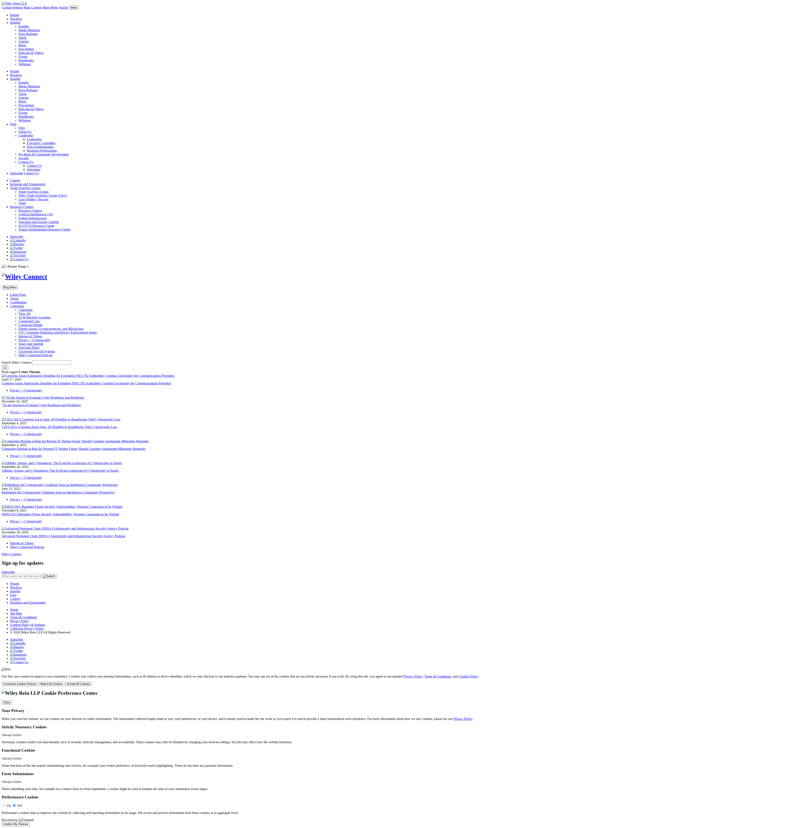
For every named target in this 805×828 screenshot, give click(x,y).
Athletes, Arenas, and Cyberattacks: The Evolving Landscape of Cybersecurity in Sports (60, 470)
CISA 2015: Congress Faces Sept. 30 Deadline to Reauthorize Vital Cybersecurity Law (59, 427)
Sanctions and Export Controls (38, 222)
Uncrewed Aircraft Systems (36, 351)
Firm (13, 124)
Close (6, 702)
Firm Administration (40, 147)
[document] (402, 758)
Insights (15, 22)
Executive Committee (41, 143)
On (9, 805)
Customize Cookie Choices (19, 684)
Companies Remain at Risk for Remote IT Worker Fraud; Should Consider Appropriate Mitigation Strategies (73, 449)
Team (22, 203)
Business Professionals (42, 150)
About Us (24, 131)
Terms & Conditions (23, 617)
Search (63, 7)
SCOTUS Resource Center (36, 225)
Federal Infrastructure (32, 218)
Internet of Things (30, 336)
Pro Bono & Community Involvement (43, 154)
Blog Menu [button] (9, 287)
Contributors (18, 302)
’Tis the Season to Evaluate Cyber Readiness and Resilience (41, 405)
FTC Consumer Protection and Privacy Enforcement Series (57, 332)
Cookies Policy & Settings (27, 625)
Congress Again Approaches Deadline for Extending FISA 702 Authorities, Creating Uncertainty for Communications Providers (86, 383)
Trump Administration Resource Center (44, 229)
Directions (33, 169)
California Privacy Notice (27, 628)
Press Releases (28, 34)
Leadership (25, 135)
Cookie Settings (12, 7)
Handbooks (26, 60)
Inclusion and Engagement (27, 184)
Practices (16, 19)
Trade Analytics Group (25, 188)
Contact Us (25, 162)
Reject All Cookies (51, 684)
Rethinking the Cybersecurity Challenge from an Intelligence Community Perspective (58, 492)
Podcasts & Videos (30, 53)
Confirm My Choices (15, 824)
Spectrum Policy (29, 347)
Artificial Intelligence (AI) (35, 214)
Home (14, 609)
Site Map (16, 613)
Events (22, 56)
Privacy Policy (19, 621)
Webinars (24, 64)
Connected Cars (29, 321)
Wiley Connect (11, 554)
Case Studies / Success (33, 199)
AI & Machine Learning (34, 317)
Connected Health (30, 325)
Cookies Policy (468, 676)
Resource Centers (21, 207)
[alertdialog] (402, 758)
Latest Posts (18, 294)
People (14, 15)
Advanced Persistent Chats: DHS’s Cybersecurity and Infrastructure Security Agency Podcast (63, 536)
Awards (23, 158)
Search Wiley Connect (16, 362)
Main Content (32, 7)
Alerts (22, 37)
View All (24, 313)
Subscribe (16, 173)
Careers (15, 180)
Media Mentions (29, 30)
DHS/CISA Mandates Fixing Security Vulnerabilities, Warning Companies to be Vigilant (60, 514)
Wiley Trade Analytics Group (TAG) (42, 195)
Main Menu (50, 7)
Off (19, 805)
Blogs (22, 45)
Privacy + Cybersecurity (34, 340)
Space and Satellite (30, 344)
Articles (23, 41)
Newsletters (26, 49)
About (14, 298)
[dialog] (402, 680)
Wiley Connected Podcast (35, 355)
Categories (17, 306)
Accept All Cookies (78, 684)
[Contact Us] (19, 259)
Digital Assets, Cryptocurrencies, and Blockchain (50, 328)
